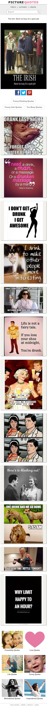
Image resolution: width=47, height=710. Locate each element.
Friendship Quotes (12, 650)
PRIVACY (30, 705)
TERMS (23, 705)
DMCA (37, 705)
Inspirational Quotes (35, 698)
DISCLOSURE (14, 705)
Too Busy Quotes (34, 107)
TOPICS (13, 7)
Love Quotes (35, 650)
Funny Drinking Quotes (23, 101)
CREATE (33, 7)
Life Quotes (12, 674)
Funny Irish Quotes (13, 107)
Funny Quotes (34, 674)
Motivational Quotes (12, 698)
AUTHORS (23, 7)
